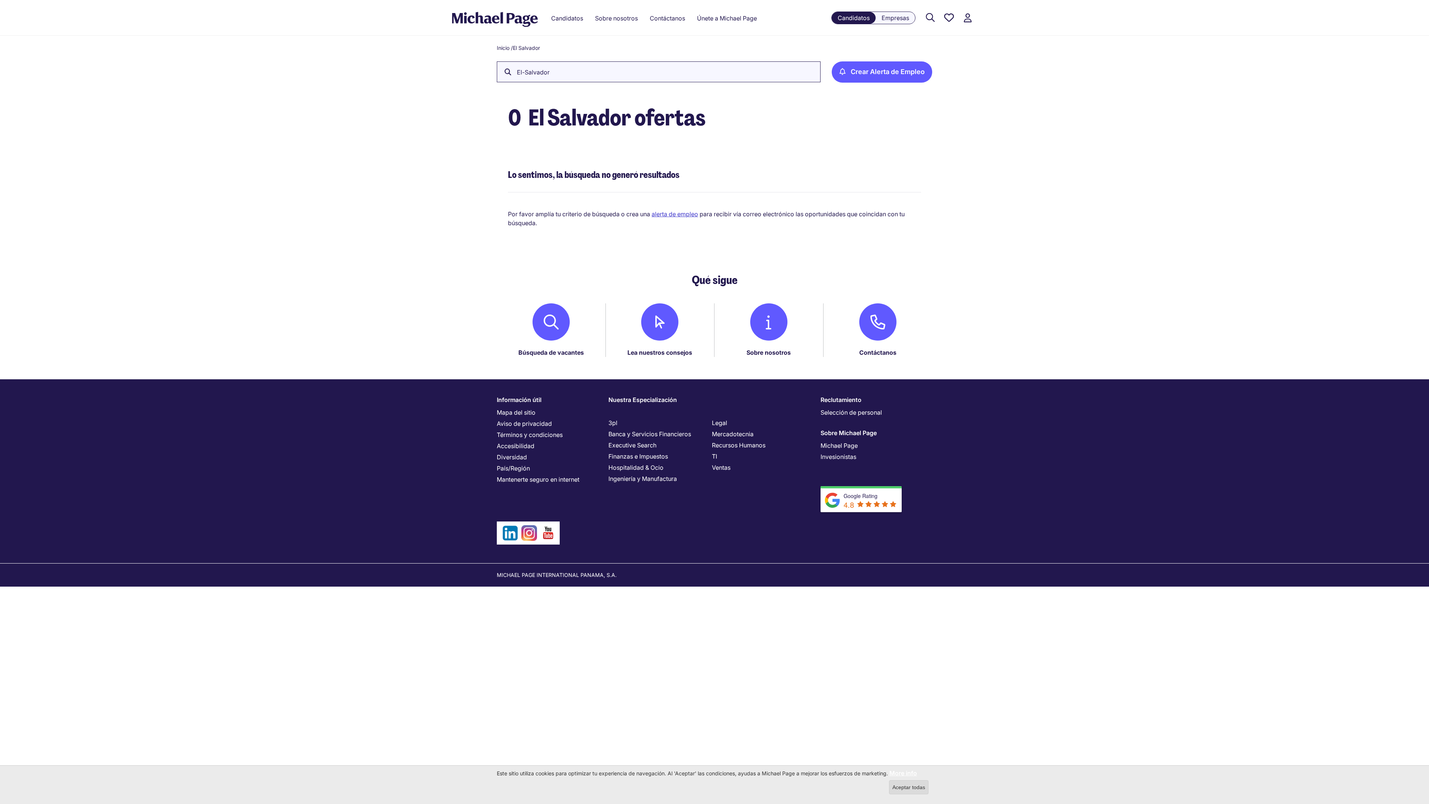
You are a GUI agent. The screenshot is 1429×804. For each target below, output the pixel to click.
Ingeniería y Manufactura (642, 478)
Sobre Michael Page (849, 433)
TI (714, 456)
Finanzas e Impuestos (638, 456)
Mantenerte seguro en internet (538, 479)
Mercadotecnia (733, 434)
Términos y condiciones (530, 434)
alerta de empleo (675, 214)
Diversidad (512, 457)
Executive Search (632, 445)
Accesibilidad (515, 446)
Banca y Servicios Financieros (649, 434)
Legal (719, 423)
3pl (612, 423)
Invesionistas (838, 456)
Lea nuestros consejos (659, 352)
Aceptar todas (908, 787)
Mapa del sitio (516, 412)
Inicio (503, 48)
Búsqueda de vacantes (551, 352)
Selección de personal (851, 412)
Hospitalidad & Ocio (636, 467)
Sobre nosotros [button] (616, 18)
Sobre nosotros (769, 352)
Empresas (895, 18)
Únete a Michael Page (727, 18)
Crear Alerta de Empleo (888, 72)
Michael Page (839, 445)
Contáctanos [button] (667, 18)
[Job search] (930, 18)
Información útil (519, 399)
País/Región (513, 468)
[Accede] (967, 18)
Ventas (721, 467)
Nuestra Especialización (642, 399)
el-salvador (533, 72)
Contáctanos (877, 352)
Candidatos (854, 18)
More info (903, 773)
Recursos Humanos (738, 445)
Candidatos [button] (567, 18)
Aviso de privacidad (524, 423)
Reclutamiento (841, 399)
